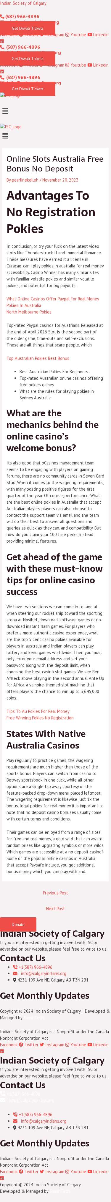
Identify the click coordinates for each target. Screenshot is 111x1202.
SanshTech (33, 1017)
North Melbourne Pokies (29, 312)
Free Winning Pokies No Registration (40, 718)
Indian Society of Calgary (23, 3)
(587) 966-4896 (21, 16)
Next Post (55, 908)
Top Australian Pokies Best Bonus (38, 358)
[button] (55, 110)
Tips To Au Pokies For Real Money (38, 711)
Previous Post (55, 893)
